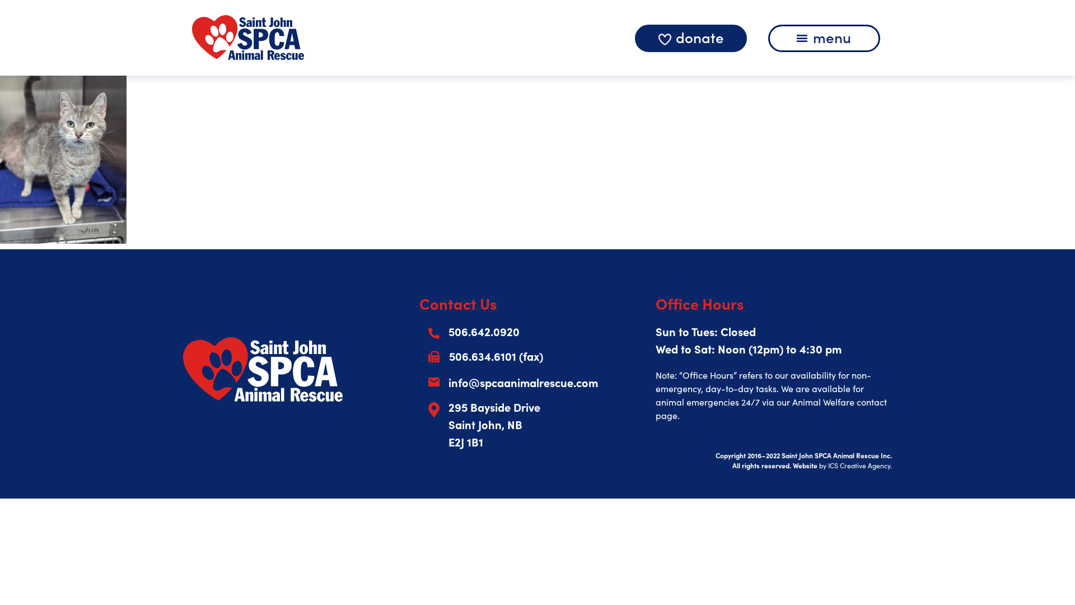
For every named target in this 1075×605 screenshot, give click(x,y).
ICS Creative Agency (859, 465)
